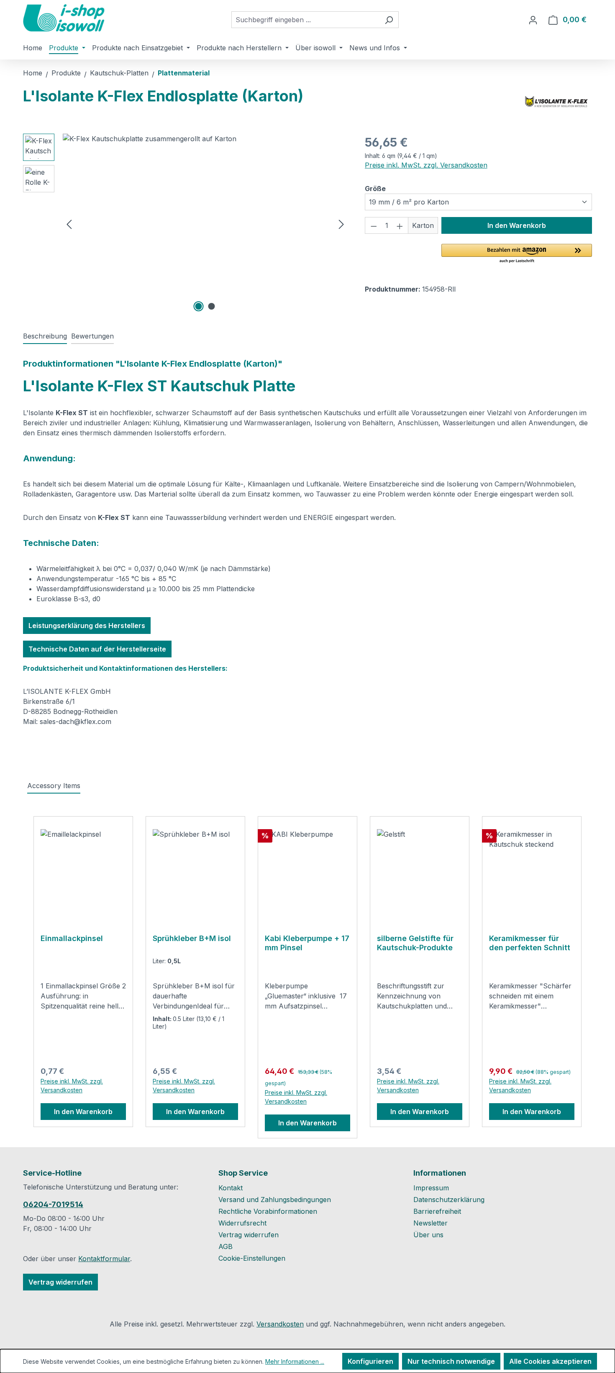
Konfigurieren (370, 1361)
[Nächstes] (341, 224)
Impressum (431, 1188)
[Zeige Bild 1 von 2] (198, 306)
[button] (516, 254)
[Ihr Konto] (533, 19)
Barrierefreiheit (437, 1211)
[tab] (45, 336)
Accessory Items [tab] (53, 785)
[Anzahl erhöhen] (400, 225)
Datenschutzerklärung (448, 1199)
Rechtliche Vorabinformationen (267, 1211)
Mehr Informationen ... (294, 1361)
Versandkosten (280, 1324)
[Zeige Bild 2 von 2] (211, 306)
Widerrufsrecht (242, 1223)
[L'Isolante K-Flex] (557, 102)
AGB (225, 1246)
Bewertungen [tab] (92, 336)
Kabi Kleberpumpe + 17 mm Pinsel (307, 943)
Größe (375, 188)
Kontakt (230, 1188)
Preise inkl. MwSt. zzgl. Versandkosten (426, 165)
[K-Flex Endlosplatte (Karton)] (205, 224)
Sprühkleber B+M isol (192, 938)
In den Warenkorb (516, 225)
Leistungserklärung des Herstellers (86, 625)
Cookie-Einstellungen (251, 1258)
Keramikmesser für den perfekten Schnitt (529, 943)
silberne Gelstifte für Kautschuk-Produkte (415, 943)
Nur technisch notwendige (451, 1361)
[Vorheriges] (69, 224)
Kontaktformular (104, 1258)
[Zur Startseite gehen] (65, 18)
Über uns (428, 1235)
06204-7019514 (53, 1204)
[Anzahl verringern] (373, 225)
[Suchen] (389, 19)
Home (32, 73)
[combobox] (305, 19)
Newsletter (430, 1223)
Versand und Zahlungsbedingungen (274, 1199)
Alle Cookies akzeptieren (550, 1361)
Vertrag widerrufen (60, 1282)
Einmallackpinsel (72, 938)
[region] (185, 224)
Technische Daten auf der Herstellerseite (97, 649)
